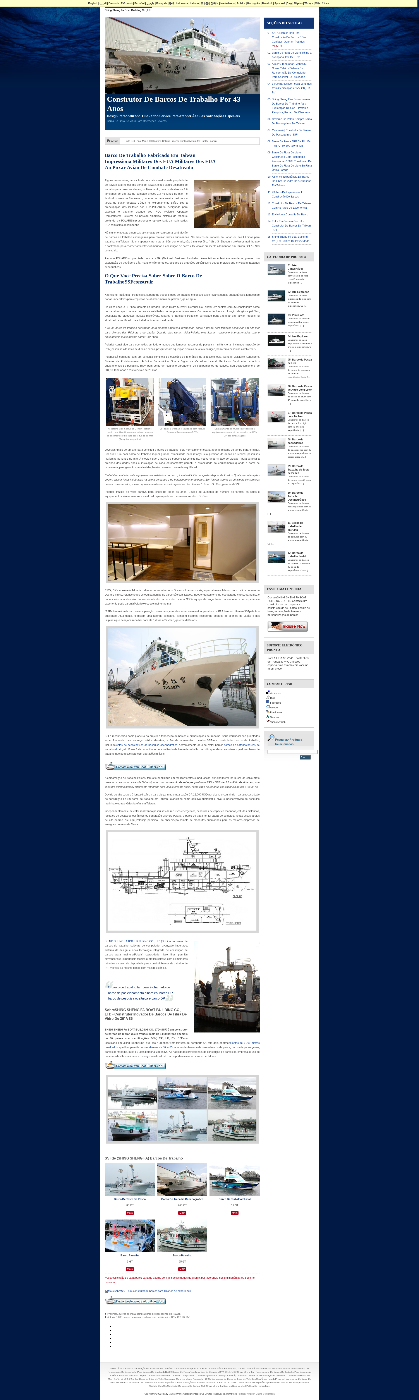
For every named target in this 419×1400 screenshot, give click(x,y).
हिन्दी (171, 3)
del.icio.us (275, 693)
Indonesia (182, 3)
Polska (241, 3)
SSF (180, 1038)
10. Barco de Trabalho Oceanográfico (297, 496)
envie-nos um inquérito (225, 1277)
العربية (102, 3)
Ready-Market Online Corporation (258, 1394)
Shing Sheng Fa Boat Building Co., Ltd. (128, 10)
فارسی (150, 3)
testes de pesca (125, 745)
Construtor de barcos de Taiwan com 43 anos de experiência (235, 1382)
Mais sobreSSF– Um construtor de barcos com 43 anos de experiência (150, 1291)
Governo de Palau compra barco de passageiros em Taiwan (148, 1313)
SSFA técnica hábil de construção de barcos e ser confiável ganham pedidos (289, 37)
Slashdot (274, 717)
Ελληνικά (126, 3)
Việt (317, 3)
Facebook (275, 702)
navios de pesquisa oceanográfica (156, 745)
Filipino (298, 3)
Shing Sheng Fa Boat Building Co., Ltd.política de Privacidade (238, 1386)
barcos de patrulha (235, 745)
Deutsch (113, 3)
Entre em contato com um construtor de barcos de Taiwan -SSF (291, 226)
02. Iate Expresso (298, 292)
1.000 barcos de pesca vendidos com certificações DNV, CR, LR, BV (152, 1317)
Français (161, 3)
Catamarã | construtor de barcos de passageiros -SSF (253, 1375)
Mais (130, 1212)
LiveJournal (276, 712)
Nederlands (227, 3)
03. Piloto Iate (296, 315)
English (92, 3)
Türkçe (308, 3)
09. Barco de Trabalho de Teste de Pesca (298, 470)
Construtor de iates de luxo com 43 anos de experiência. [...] (299, 322)
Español (139, 3)
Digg (272, 698)
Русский (280, 3)
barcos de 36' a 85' (161, 1047)
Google (274, 707)
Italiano (194, 3)
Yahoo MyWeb (277, 722)
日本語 (205, 3)
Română (267, 3)
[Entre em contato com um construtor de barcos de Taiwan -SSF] (135, 771)
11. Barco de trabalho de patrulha (295, 526)
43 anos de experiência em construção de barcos (178, 1382)
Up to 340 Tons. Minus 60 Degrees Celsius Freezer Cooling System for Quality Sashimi (171, 141)
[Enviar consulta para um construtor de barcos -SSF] (286, 633)
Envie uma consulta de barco (290, 214)
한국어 (214, 3)
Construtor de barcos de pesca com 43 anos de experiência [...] (299, 480)
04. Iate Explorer (298, 336)
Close (325, 3)
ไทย (289, 3)
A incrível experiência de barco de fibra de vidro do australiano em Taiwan (291, 181)
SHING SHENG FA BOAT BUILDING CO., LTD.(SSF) (136, 941)
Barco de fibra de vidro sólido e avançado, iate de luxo (221, 1368)
